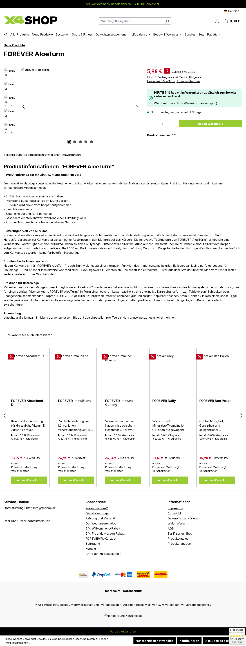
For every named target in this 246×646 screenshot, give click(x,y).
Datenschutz (132, 591)
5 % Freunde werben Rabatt (105, 533)
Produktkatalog (178, 538)
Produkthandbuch (180, 543)
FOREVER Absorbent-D (28, 403)
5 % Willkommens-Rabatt (103, 528)
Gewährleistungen (98, 513)
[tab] (13, 155)
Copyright (174, 513)
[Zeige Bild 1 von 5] (69, 141)
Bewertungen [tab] (71, 154)
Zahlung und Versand (100, 518)
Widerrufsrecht (178, 523)
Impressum (175, 508)
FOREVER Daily (164, 401)
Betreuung (93, 543)
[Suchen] (167, 21)
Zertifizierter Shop (180, 533)
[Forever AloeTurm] (80, 106)
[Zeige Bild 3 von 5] (80, 141)
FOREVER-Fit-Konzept (101, 538)
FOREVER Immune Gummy (119, 403)
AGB (171, 528)
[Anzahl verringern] (151, 123)
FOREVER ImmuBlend (74, 401)
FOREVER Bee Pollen (215, 401)
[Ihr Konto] (217, 21)
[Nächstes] (137, 106)
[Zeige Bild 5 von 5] (91, 141)
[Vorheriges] (23, 106)
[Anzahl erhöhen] (174, 123)
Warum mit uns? (97, 508)
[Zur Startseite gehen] (31, 20)
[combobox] (131, 21)
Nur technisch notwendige (154, 641)
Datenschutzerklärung (183, 518)
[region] (72, 106)
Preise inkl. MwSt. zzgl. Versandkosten (173, 81)
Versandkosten (111, 605)
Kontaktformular (38, 521)
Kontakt (91, 548)
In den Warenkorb (210, 123)
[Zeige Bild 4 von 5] (85, 141)
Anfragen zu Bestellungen (103, 553)
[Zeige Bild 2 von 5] (74, 141)
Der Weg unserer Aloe (101, 523)
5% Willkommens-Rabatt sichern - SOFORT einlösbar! (123, 4)
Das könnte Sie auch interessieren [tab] (28, 335)
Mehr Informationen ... (17, 642)
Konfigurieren (189, 641)
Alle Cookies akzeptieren (223, 641)
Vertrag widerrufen (123, 631)
